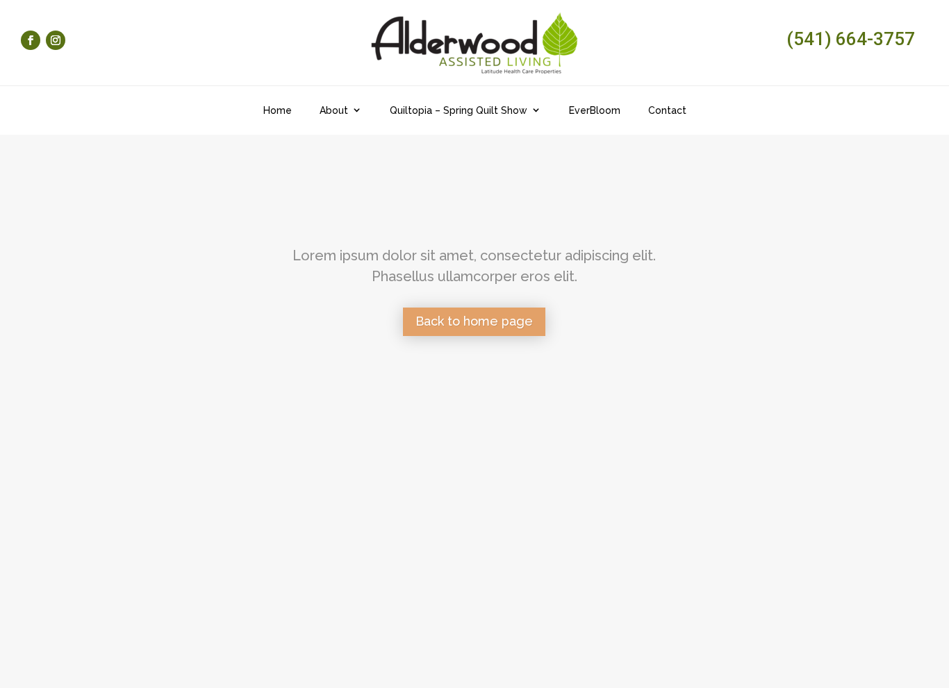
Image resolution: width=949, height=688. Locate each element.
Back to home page (474, 321)
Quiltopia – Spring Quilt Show (458, 110)
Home (277, 110)
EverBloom (594, 110)
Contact (667, 110)
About (334, 110)
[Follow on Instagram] (55, 40)
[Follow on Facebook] (30, 40)
